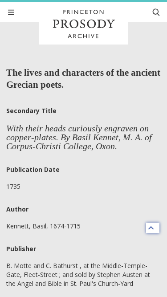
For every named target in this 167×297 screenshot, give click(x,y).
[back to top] (152, 228)
